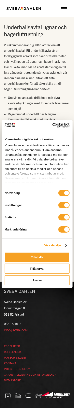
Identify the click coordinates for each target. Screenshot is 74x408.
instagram (8, 396)
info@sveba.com (16, 330)
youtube (28, 396)
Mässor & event (15, 357)
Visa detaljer (52, 245)
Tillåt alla (37, 257)
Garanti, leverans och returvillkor (30, 374)
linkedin (18, 396)
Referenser (12, 351)
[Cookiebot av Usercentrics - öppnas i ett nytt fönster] (52, 125)
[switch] (63, 205)
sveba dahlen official (49, 396)
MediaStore (12, 380)
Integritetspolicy (17, 369)
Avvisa (37, 280)
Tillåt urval (37, 268)
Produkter (12, 346)
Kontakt (10, 363)
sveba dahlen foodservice (39, 396)
